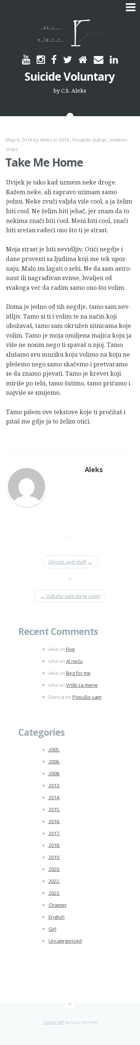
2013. (54, 785)
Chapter (58, 905)
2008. (54, 773)
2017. (54, 833)
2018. (54, 845)
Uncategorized (65, 940)
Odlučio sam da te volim (70, 596)
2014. (54, 797)
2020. (54, 869)
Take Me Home (44, 162)
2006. (54, 761)
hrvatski (81, 139)
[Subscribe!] (70, 1004)
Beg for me (78, 673)
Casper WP (53, 1022)
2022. (54, 881)
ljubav (100, 139)
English (57, 917)
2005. (54, 749)
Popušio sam (87, 697)
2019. (54, 857)
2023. (54, 893)
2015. (54, 809)
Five (70, 649)
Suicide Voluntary (70, 76)
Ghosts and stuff (70, 561)
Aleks (46, 139)
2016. (64, 139)
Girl (52, 928)
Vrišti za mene (82, 685)
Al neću (74, 661)
